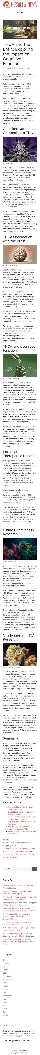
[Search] (34, 869)
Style (5, 1009)
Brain (8, 843)
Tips (4, 1012)
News (5, 999)
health (5, 986)
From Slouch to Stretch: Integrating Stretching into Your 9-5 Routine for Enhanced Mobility (17, 916)
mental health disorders (12, 502)
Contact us (25, 1053)
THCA (13, 846)
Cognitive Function (17, 843)
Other (5, 1002)
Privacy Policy (15, 1053)
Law (4, 992)
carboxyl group (8, 197)
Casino (5, 970)
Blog (4, 960)
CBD (7, 840)
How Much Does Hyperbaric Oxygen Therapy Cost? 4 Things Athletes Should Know (18, 941)
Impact (28, 843)
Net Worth (7, 996)
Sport (5, 1005)
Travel (5, 1015)
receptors (6, 846)
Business (6, 963)
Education (7, 976)
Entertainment (8, 979)
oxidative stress (12, 328)
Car (4, 966)
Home (5, 989)
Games (5, 983)
